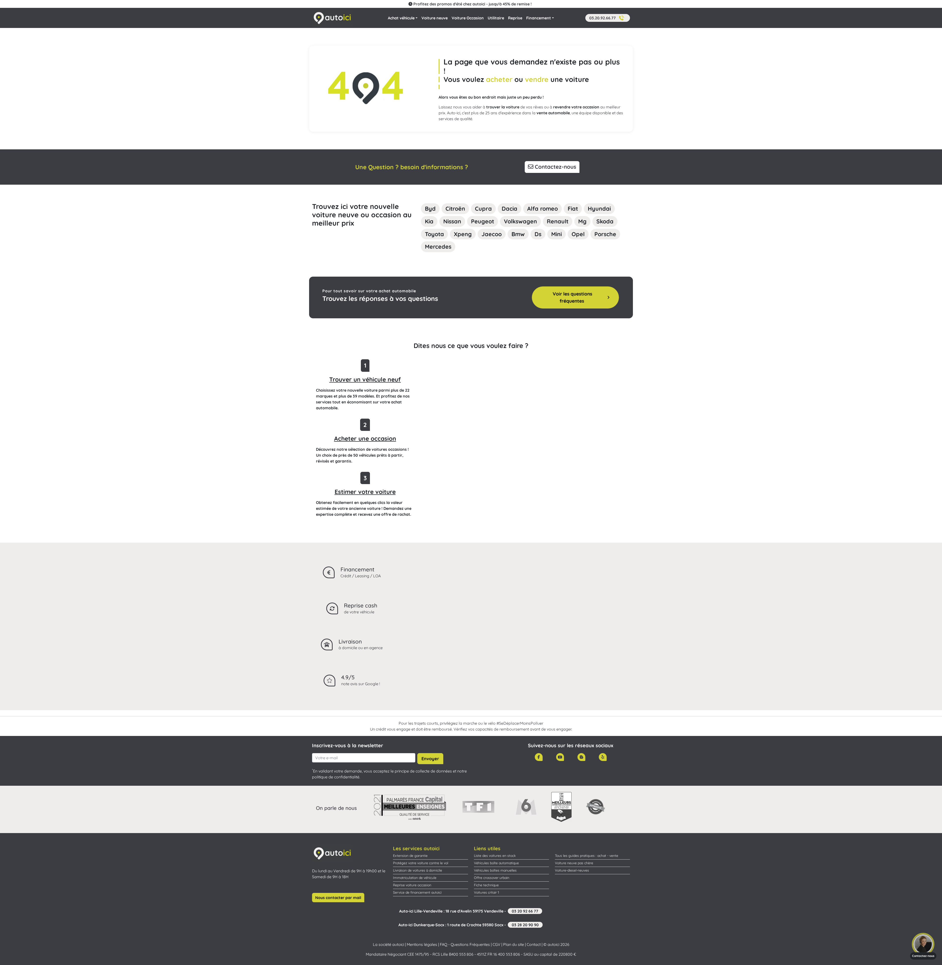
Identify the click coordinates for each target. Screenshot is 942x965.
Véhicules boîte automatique (496, 863)
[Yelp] (603, 757)
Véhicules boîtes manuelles (495, 870)
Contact (534, 944)
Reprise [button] (515, 17)
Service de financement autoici (417, 892)
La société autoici (388, 944)
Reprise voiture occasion (412, 885)
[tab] (430, 208)
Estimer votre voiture (365, 491)
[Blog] (581, 757)
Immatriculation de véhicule (414, 877)
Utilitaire (496, 17)
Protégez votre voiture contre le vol (420, 863)
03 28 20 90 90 (525, 924)
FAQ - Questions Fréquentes (465, 944)
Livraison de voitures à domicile (417, 870)
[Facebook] (539, 757)
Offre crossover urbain (491, 877)
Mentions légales (422, 944)
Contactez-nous (554, 166)
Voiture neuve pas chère (574, 863)
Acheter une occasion (365, 438)
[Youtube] (560, 757)
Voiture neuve (434, 17)
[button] (607, 18)
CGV (496, 944)
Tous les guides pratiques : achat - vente (586, 855)
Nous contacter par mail (338, 897)
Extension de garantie (410, 855)
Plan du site (513, 944)
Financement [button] (538, 17)
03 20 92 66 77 (525, 911)
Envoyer (430, 758)
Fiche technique (486, 885)
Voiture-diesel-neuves (572, 870)
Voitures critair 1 (486, 892)
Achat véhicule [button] (401, 17)
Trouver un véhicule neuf (365, 379)
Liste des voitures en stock (495, 855)
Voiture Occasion (468, 17)
